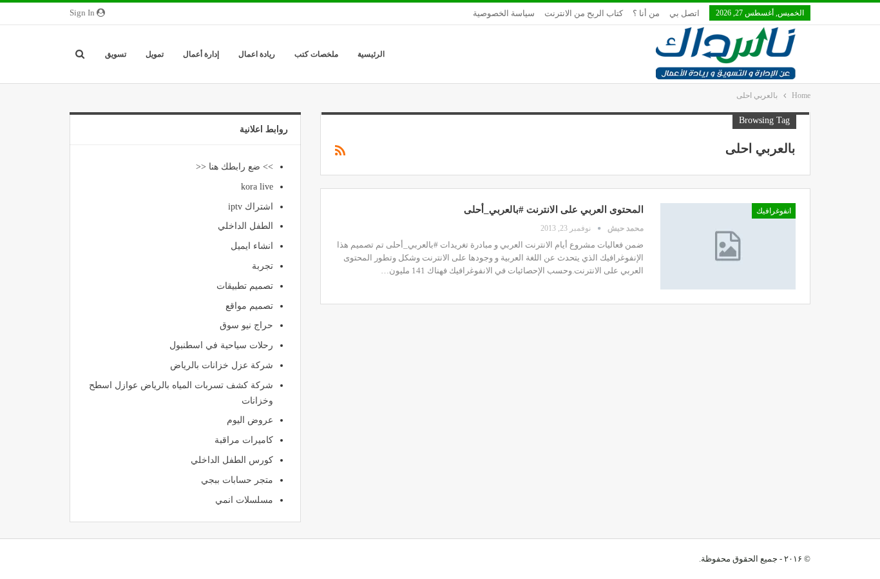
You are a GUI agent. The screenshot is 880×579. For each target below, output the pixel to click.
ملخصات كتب (316, 54)
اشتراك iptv (250, 206)
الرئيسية (371, 54)
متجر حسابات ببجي (237, 480)
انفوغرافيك (773, 210)
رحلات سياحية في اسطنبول (221, 345)
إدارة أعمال (201, 54)
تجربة (262, 266)
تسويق (115, 54)
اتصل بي (684, 13)
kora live (257, 186)
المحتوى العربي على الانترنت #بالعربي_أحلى (554, 209)
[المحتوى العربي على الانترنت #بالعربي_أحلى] (728, 246)
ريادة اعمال (256, 54)
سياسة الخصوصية (504, 13)
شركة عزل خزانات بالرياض (221, 365)
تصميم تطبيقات (244, 286)
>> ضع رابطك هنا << (234, 167)
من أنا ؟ (646, 13)
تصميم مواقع (249, 306)
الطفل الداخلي (245, 226)
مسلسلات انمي (244, 500)
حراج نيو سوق (246, 325)
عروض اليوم (250, 420)
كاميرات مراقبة (244, 440)
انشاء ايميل (252, 246)
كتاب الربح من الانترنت (583, 13)
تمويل (155, 54)
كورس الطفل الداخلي (232, 460)
